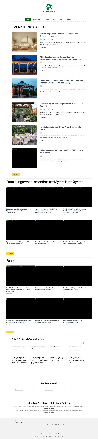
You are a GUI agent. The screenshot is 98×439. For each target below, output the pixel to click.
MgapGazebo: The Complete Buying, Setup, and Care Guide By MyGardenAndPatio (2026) (61, 81)
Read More (44, 47)
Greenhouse (46, 19)
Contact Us (69, 19)
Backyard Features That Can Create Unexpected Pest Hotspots (45, 288)
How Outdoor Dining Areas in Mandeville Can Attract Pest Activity (75, 288)
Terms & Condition (56, 424)
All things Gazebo (37, 19)
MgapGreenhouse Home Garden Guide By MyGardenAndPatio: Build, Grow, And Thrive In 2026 (18, 210)
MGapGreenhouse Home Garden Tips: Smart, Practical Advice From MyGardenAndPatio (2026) (46, 210)
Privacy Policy (47, 424)
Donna (48, 132)
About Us (61, 19)
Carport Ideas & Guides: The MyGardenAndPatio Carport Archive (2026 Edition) (58, 359)
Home (28, 19)
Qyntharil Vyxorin (50, 39)
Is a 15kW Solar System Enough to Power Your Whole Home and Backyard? (75, 242)
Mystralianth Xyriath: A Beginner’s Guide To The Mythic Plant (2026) (18, 242)
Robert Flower (9, 214)
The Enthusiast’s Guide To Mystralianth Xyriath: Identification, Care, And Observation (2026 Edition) (74, 210)
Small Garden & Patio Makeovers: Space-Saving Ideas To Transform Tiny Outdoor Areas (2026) (18, 289)
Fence (54, 19)
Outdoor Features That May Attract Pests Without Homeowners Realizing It (18, 321)
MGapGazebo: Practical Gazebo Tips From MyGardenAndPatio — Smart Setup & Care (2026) (60, 58)
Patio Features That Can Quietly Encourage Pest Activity (72, 321)
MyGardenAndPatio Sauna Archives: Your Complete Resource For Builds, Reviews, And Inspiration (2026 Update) (39, 361)
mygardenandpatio (49, 412)
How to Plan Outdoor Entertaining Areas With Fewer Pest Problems (47, 321)
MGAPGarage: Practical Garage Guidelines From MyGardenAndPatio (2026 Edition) (76, 360)
